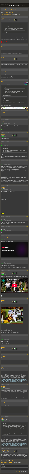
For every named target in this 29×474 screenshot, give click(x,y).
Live (6, 9)
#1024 (27, 416)
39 (6, 12)
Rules (16, 9)
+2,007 (2, 420)
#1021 (27, 365)
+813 (2, 114)
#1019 (27, 345)
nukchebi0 (3, 71)
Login (26, 9)
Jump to (2, 464)
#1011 (27, 185)
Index (2, 14)
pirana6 (3, 187)
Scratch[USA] (4, 237)
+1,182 (2, 60)
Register (22, 9)
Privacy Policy (18, 471)
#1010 (27, 160)
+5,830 (2, 136)
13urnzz (3, 134)
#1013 (27, 226)
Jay (2, 367)
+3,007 (2, 452)
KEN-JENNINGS (5, 450)
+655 (2, 123)
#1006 (27, 110)
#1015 (27, 259)
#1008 (27, 132)
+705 (2, 189)
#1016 (27, 270)
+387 (2, 74)
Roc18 (2, 121)
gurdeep (3, 46)
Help (19, 9)
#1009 (27, 141)
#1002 (27, 44)
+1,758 (2, 84)
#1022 (27, 384)
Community (6, 14)
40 (7, 12)
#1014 (27, 235)
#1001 (27, 16)
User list (12, 9)
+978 (2, 339)
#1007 (27, 119)
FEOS (2, 18)
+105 (2, 239)
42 (10, 12)
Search (9, 9)
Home (3, 9)
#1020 (27, 354)
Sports (10, 14)
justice (2, 337)
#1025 (27, 448)
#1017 (27, 298)
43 (12, 12)
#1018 (27, 335)
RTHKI (2, 81)
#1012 (27, 216)
